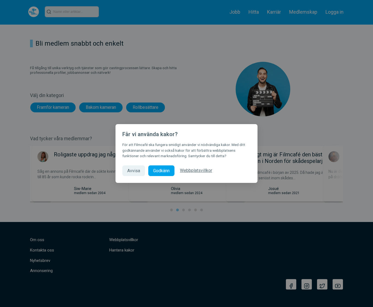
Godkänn (161, 170)
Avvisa (133, 170)
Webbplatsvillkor (196, 170)
